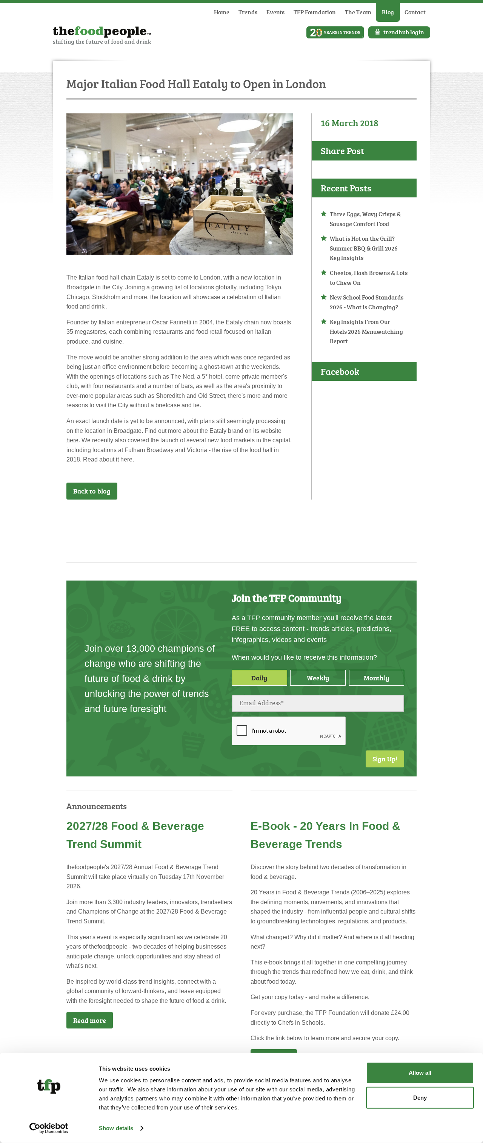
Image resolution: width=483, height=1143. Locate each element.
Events (275, 12)
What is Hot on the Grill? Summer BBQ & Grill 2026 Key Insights (364, 248)
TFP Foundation (315, 12)
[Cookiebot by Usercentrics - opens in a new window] (49, 1128)
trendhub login (403, 32)
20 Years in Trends (335, 32)
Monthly (376, 677)
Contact (415, 12)
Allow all (420, 1073)
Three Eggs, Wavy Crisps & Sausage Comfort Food (365, 219)
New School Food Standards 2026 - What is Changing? (366, 302)
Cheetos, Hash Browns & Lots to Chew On (369, 278)
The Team (358, 12)
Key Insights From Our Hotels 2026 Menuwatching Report (366, 331)
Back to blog (92, 490)
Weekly (318, 677)
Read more (89, 1020)
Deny (420, 1097)
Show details (116, 1128)
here (72, 440)
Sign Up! (384, 758)
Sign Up (288, 519)
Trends (247, 12)
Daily (259, 677)
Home (221, 12)
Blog (388, 12)
